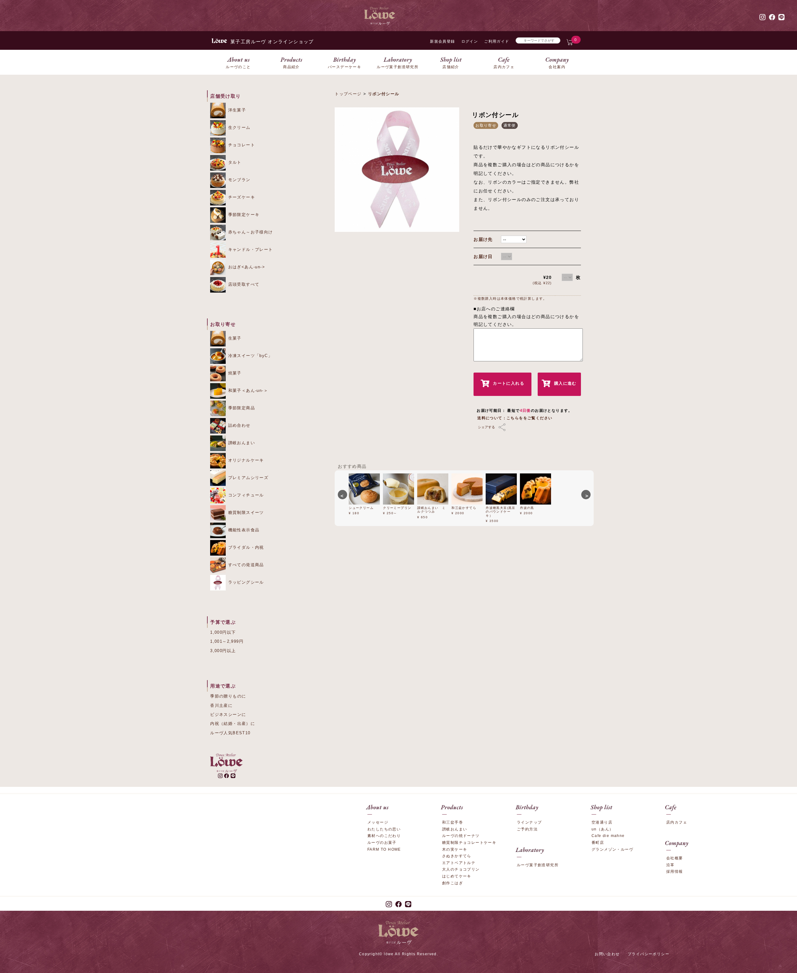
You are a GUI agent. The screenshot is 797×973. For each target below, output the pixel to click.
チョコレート (240, 145)
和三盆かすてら (463, 508)
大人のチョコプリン (461, 869)
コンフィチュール (245, 495)
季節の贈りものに (228, 696)
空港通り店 (602, 822)
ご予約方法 (527, 829)
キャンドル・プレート (249, 249)
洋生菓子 (236, 110)
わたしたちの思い (384, 829)
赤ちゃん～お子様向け (249, 232)
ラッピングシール (245, 582)
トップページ (348, 94)
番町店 (598, 842)
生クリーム (238, 127)
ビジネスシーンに (228, 714)
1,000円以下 (223, 632)
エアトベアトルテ (458, 863)
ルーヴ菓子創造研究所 (538, 865)
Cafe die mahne (608, 836)
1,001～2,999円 (226, 641)
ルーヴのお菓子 (382, 842)
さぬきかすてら (456, 856)
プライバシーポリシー (648, 954)
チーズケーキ (240, 197)
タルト (234, 162)
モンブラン (238, 179)
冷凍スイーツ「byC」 (249, 355)
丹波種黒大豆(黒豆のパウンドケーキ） (501, 511)
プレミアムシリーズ (247, 477)
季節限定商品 (240, 408)
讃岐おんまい (240, 442)
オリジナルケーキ (245, 460)
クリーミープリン (397, 508)
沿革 (670, 865)
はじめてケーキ (456, 876)
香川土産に (221, 705)
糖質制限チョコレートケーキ (469, 842)
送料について (489, 418)
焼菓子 (234, 373)
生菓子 (234, 338)
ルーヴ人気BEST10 (230, 733)
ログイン (469, 41)
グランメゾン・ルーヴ (612, 849)
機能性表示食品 (242, 530)
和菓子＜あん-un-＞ (247, 390)
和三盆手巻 (452, 822)
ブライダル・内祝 (245, 547)
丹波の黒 (527, 508)
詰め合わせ (238, 425)
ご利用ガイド (496, 41)
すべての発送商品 (245, 564)
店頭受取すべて (242, 284)
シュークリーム (361, 508)
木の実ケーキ (454, 849)
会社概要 (674, 858)
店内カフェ (676, 822)
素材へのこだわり (384, 836)
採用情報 (674, 871)
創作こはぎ (452, 883)
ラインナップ (529, 822)
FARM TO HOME (384, 849)
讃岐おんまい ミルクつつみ (431, 509)
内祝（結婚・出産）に (232, 723)
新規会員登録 (442, 41)
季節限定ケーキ (242, 214)
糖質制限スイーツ (245, 512)
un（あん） (602, 829)
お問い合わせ (607, 954)
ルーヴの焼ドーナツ (461, 836)
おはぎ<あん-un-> (245, 267)
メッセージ (377, 822)
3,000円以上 (223, 650)
